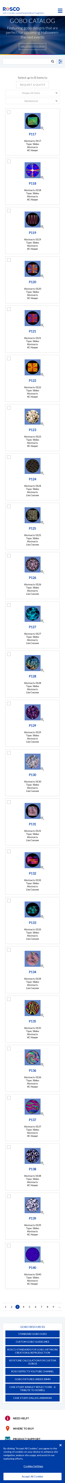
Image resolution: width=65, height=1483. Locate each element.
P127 (32, 627)
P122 (32, 380)
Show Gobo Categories (59, 62)
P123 (32, 430)
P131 (32, 824)
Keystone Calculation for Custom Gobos (32, 1362)
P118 (32, 183)
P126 (32, 578)
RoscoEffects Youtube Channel (32, 1371)
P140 (32, 1268)
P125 (32, 528)
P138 (32, 1169)
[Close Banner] (60, 1445)
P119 (32, 233)
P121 (32, 331)
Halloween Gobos (33, 46)
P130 (32, 775)
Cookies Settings (33, 1466)
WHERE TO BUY (23, 1428)
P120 (32, 282)
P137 (32, 1120)
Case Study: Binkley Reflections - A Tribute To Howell (32, 1388)
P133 (32, 923)
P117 (32, 134)
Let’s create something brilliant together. (11, 13)
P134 (32, 972)
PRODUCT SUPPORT (27, 1438)
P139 (32, 1218)
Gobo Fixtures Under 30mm (32, 1379)
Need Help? (21, 1418)
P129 (32, 725)
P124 (32, 479)
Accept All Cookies (32, 1476)
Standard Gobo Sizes (32, 1333)
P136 (32, 1070)
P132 (32, 873)
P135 (32, 1021)
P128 (32, 676)
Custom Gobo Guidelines (32, 1341)
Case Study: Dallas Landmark (32, 1397)
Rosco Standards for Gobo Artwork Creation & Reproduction (32, 1351)
